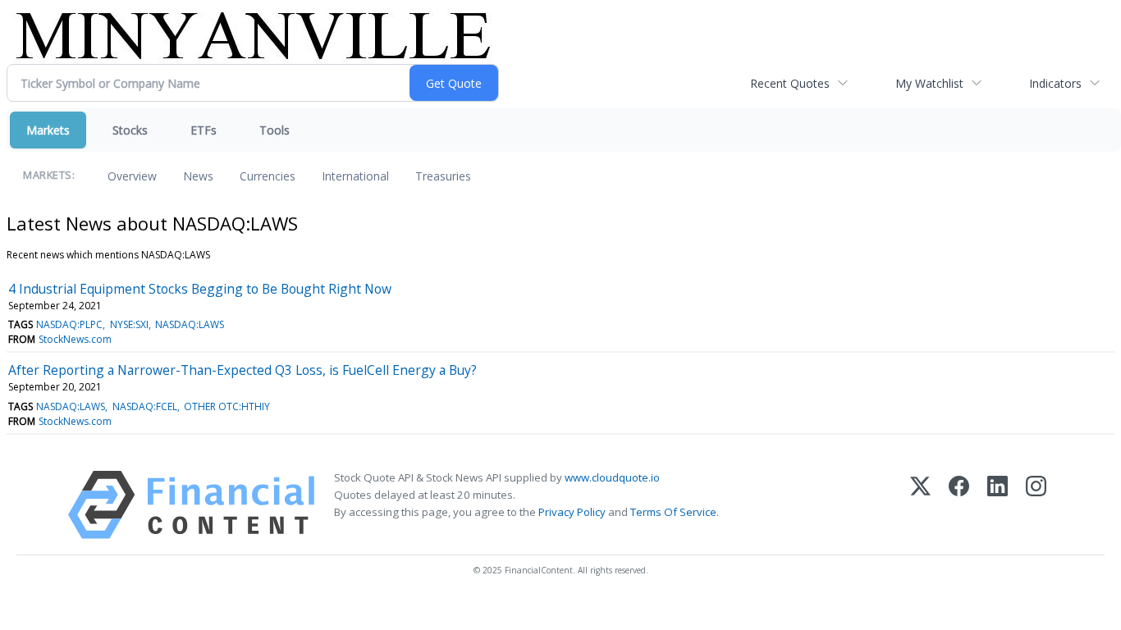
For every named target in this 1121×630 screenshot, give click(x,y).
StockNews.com (75, 339)
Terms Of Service (673, 511)
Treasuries (443, 176)
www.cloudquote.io (612, 477)
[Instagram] (1036, 505)
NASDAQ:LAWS (189, 324)
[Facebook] (959, 505)
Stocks (130, 130)
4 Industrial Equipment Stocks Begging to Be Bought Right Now (199, 289)
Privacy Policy (572, 511)
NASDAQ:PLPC (69, 324)
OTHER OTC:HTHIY (227, 406)
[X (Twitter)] (920, 505)
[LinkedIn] (997, 505)
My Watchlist (929, 83)
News (198, 176)
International (355, 176)
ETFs (203, 130)
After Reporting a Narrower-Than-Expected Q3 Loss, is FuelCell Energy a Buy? (242, 370)
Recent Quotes (790, 83)
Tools (274, 130)
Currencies (267, 176)
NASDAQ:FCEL (144, 406)
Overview (132, 176)
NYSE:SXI (129, 324)
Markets (48, 130)
